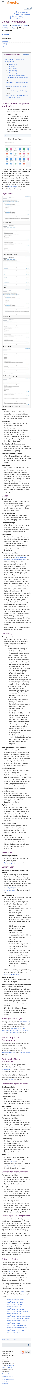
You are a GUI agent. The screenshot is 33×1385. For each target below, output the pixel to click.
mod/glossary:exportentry (16, 1309)
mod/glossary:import (14, 1314)
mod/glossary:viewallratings (16, 1325)
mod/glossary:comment (15, 1304)
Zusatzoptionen (24, 1022)
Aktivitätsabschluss (21, 1030)
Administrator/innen (8, 1052)
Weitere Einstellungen (18, 1028)
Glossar (14, 28)
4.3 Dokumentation (23, 12)
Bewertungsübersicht (11, 974)
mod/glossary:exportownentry (17, 1311)
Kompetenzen (13, 1033)
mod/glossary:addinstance (16, 1300)
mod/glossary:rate (13, 1323)
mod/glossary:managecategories (18, 1316)
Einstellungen (12, 187)
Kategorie (5, 1340)
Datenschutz (5, 1374)
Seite (17, 14)
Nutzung (4, 44)
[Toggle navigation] (2, 2)
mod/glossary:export (14, 1307)
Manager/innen (25, 1052)
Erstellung (5, 41)
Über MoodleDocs (7, 1376)
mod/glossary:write (13, 1332)
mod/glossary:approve (15, 1302)
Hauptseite (5, 26)
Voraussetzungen (8, 1030)
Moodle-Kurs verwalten (20, 26)
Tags (3, 1033)
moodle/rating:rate (10, 888)
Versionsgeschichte (17, 18)
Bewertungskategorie (11, 863)
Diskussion (27, 14)
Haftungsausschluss (8, 1379)
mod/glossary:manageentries (17, 1321)
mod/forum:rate (9, 890)
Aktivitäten (5, 28)
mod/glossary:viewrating (15, 1330)
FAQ (3, 46)
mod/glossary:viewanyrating (17, 1328)
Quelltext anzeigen (17, 16)
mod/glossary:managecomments (18, 1318)
